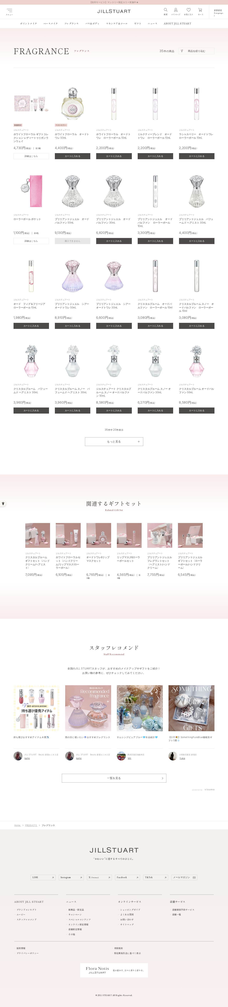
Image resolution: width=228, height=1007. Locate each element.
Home (17, 825)
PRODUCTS (31, 825)
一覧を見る (114, 778)
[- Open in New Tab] (209, 790)
